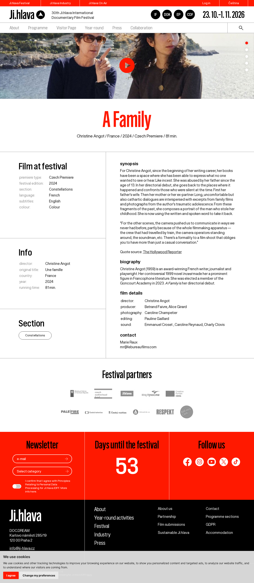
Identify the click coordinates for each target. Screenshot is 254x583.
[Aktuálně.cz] (141, 412)
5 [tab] (246, 70)
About (14, 28)
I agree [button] (10, 575)
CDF (190, 14)
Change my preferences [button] (39, 575)
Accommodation (219, 532)
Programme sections (222, 516)
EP (179, 14)
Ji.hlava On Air (98, 3)
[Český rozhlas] (118, 412)
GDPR (210, 524)
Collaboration (141, 28)
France (113, 136)
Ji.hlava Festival (19, 3)
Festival (101, 526)
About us (165, 508)
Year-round (94, 28)
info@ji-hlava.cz (22, 548)
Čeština (233, 3)
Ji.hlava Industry (60, 3)
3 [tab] (246, 56)
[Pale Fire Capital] (70, 412)
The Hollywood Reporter (162, 252)
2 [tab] (246, 49)
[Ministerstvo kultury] (79, 394)
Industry (102, 534)
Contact (212, 508)
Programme (38, 28)
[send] (66, 458)
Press (117, 28)
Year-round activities (114, 517)
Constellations (61, 189)
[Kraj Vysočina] (151, 394)
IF (155, 14)
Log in (206, 3)
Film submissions (171, 524)
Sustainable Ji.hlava (173, 532)
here (33, 491)
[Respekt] (165, 412)
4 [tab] (246, 63)
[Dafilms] (186, 412)
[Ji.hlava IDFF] (27, 14)
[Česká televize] (94, 412)
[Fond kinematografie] (103, 394)
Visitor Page (66, 28)
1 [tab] (246, 43)
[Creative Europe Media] (175, 394)
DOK (167, 14)
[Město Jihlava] (127, 394)
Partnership (167, 516)
